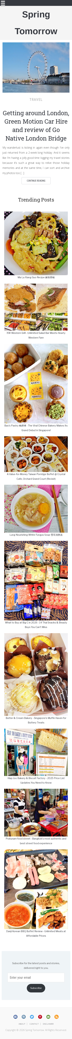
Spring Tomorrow (36, 22)
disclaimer (48, 1024)
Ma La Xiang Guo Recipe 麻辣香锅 (36, 277)
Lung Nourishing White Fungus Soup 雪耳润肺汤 (36, 534)
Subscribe (36, 988)
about (22, 1024)
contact (34, 1024)
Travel (36, 99)
